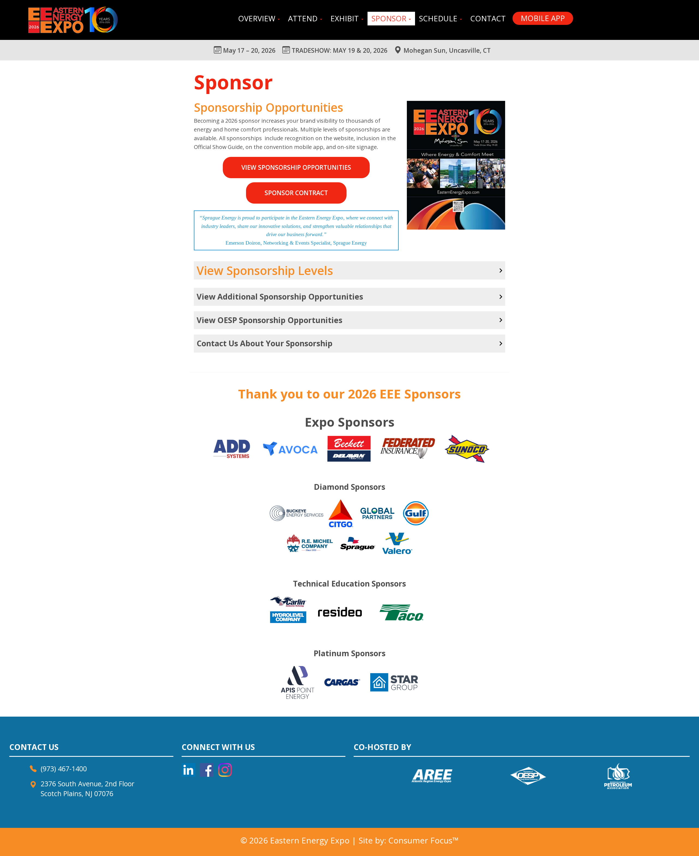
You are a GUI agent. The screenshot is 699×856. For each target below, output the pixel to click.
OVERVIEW (257, 18)
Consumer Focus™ (423, 840)
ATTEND (303, 18)
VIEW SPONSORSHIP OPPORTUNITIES (296, 167)
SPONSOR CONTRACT (296, 193)
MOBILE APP (543, 18)
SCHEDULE (439, 18)
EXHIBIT (345, 18)
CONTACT (488, 18)
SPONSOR (390, 18)
